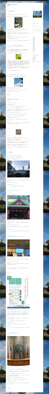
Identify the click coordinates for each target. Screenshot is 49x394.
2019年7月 (34, 46)
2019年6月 (34, 47)
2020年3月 (34, 40)
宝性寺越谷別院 (16, 327)
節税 (33, 60)
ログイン (2, 0)
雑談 (10, 40)
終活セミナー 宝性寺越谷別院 (36, 61)
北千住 (22, 40)
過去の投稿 (8, 388)
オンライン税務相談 (21, 122)
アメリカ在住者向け (16, 122)
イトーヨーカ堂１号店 (14, 40)
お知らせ (11, 327)
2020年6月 (34, 39)
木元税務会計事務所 (26, 40)
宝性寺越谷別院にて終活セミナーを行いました (15, 236)
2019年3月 (34, 48)
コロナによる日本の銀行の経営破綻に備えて (15, 45)
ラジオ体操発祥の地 (19, 40)
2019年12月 (34, 42)
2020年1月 (34, 41)
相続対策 (12, 123)
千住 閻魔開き (10, 152)
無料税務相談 (11, 122)
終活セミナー (9, 268)
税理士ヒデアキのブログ (12, 4)
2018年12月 (34, 49)
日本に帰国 (24, 122)
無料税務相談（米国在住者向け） (13, 99)
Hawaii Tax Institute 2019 (35, 55)
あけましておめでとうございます (13, 190)
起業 (13, 123)
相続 (12, 327)
